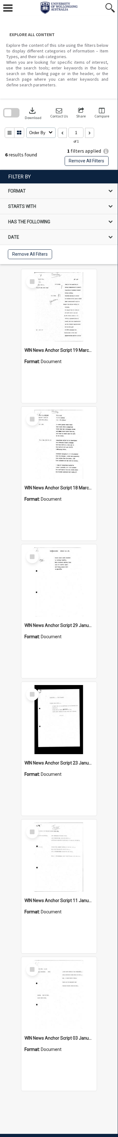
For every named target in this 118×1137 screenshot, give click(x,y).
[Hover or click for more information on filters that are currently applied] (106, 151)
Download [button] (33, 113)
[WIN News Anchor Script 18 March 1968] (59, 444)
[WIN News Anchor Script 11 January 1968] (59, 857)
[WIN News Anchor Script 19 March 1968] (59, 306)
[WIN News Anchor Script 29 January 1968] (59, 582)
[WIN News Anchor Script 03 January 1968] (59, 994)
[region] (59, 217)
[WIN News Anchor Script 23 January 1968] (59, 719)
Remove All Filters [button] (86, 160)
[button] (59, 112)
